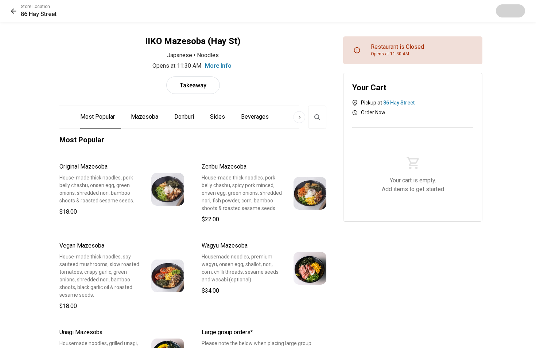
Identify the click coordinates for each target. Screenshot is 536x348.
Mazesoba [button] (144, 116)
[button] (34, 11)
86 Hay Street (399, 103)
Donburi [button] (184, 116)
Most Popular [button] (97, 116)
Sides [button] (217, 116)
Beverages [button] (255, 116)
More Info (218, 65)
